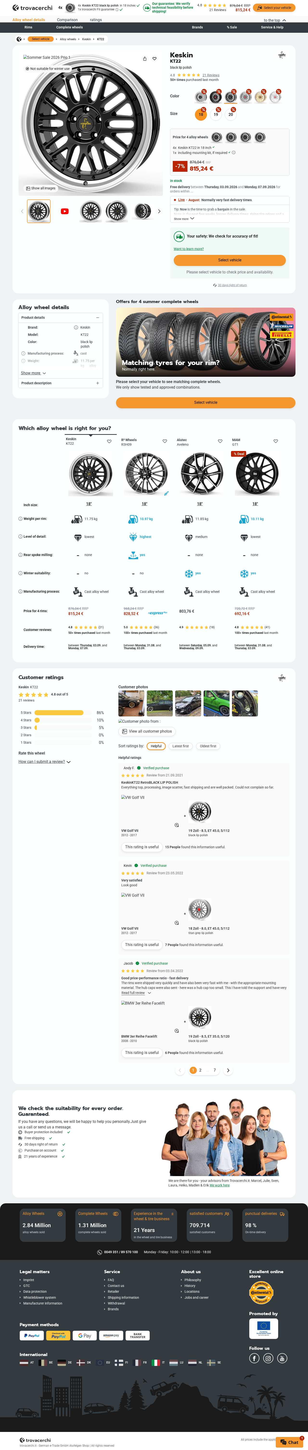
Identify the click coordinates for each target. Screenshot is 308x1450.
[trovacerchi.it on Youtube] (282, 1358)
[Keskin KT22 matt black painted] (215, 97)
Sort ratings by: (131, 746)
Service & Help (272, 27)
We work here (220, 1185)
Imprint (28, 1280)
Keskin (86, 39)
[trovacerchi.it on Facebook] (254, 1358)
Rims (28, 27)
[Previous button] (180, 1070)
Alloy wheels (68, 39)
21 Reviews (211, 75)
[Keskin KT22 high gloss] (275, 97)
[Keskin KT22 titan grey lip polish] (245, 97)
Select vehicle (40, 39)
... (207, 1070)
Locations (192, 1292)
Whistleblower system (39, 1298)
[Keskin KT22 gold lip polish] (260, 97)
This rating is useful (142, 847)
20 (231, 114)
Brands (197, 27)
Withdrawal (116, 1303)
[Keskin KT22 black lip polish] (230, 97)
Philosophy (193, 1280)
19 (216, 114)
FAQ (111, 1280)
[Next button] (228, 1070)
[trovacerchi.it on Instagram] (268, 1358)
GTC (26, 1286)
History (190, 1286)
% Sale (232, 27)
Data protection (35, 1292)
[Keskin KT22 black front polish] (200, 97)
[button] (61, 318)
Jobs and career (197, 1298)
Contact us (116, 1286)
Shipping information (123, 1298)
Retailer (113, 1292)
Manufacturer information (42, 1303)
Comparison (67, 20)
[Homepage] (19, 39)
